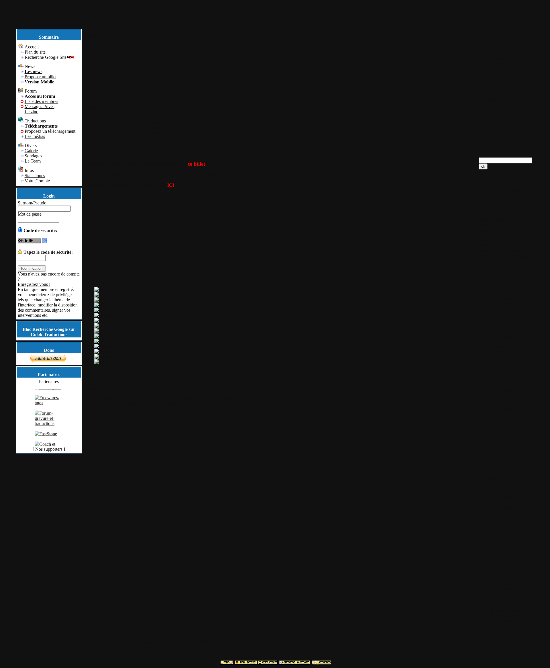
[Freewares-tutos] (49, 407)
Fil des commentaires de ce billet (120, 415)
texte (484, 266)
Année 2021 (501, 400)
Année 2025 (501, 361)
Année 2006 (501, 546)
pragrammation (493, 230)
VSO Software (503, 309)
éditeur (486, 245)
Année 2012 (501, 487)
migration (517, 189)
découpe (520, 199)
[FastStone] (46, 438)
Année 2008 (501, 526)
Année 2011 (501, 497)
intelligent (513, 261)
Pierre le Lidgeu (104, 60)
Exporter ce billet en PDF (106, 245)
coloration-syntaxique (499, 240)
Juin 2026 (505, 346)
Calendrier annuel (506, 63)
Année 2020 (501, 409)
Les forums (307, 4)
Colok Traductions (137, 60)
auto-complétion (504, 235)
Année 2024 (501, 370)
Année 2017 (501, 439)
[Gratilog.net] (48, 392)
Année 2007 (501, 536)
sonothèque (490, 214)
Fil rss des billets (505, 610)
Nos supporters (48, 449)
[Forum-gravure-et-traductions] (49, 428)
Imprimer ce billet (147, 245)
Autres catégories (506, 314)
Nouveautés (501, 298)
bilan (525, 251)
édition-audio (491, 220)
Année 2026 (501, 336)
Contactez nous (298, 636)
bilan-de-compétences (499, 251)
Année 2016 (501, 448)
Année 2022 (501, 390)
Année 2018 (501, 429)
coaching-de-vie (494, 256)
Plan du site (226, 4)
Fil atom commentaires (510, 626)
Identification (250, 4)
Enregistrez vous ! (34, 284)
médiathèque (515, 209)
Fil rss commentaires (508, 616)
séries (490, 189)
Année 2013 (501, 478)
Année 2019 (501, 419)
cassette (486, 204)
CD (499, 204)
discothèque (513, 214)
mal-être (501, 245)
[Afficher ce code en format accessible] (45, 241)
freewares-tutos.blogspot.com (507, 581)
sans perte (502, 199)
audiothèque (491, 209)
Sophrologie (491, 261)
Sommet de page (98, 388)
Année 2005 (501, 556)
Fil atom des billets (507, 621)
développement (493, 225)
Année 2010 (501, 507)
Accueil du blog (504, 48)
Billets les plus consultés (503, 56)
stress (516, 245)
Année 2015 (501, 458)
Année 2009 (501, 517)
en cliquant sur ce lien (166, 403)
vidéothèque (491, 194)
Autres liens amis (505, 588)
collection (513, 204)
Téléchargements (334, 4)
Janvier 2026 (507, 351)
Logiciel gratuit (504, 293)
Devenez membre (280, 4)
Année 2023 (501, 380)
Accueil (208, 4)
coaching (519, 256)
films (502, 189)
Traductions (501, 304)
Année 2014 (501, 468)
